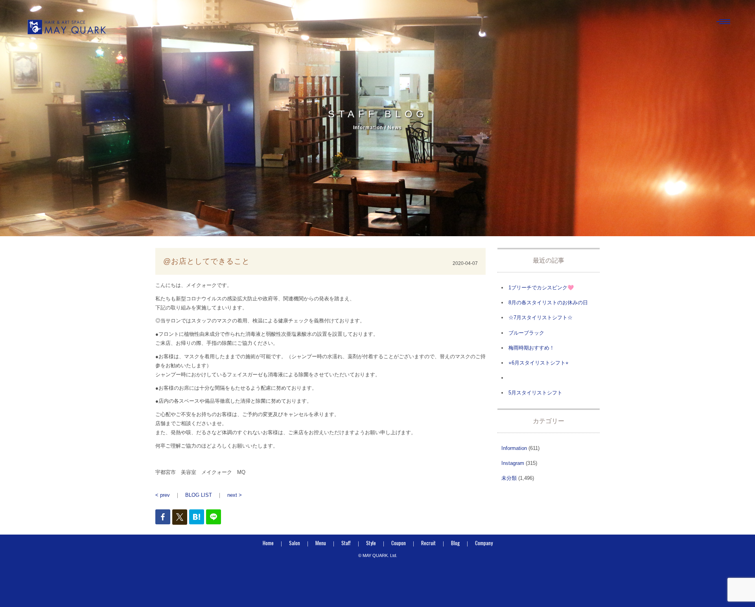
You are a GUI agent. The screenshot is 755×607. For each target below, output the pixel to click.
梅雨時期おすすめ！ (531, 348)
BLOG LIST (198, 495)
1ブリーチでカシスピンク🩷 (541, 288)
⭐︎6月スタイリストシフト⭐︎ (538, 363)
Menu (320, 543)
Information (514, 448)
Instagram (512, 463)
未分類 (509, 478)
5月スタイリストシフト (535, 393)
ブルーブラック (526, 333)
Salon (294, 543)
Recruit (428, 543)
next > (234, 495)
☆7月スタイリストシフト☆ (540, 317)
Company (484, 543)
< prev (162, 495)
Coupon (398, 543)
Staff (346, 543)
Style (371, 543)
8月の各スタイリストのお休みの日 (548, 302)
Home (268, 543)
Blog (455, 543)
